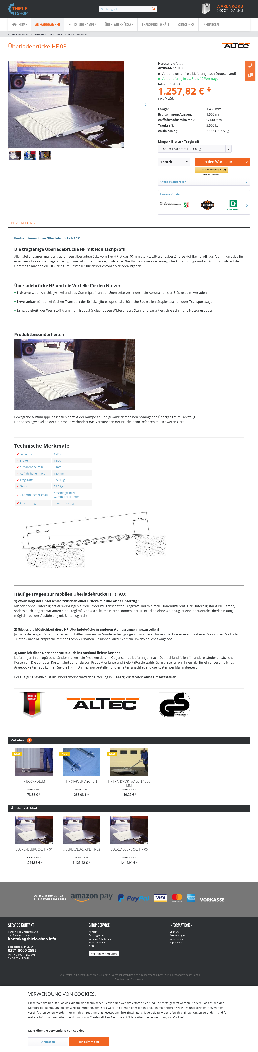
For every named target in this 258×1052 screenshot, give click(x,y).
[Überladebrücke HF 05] (129, 830)
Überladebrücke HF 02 (81, 849)
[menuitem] (128, 9)
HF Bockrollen (33, 781)
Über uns (174, 931)
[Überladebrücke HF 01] (34, 830)
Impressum (175, 942)
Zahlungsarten (97, 935)
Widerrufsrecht (97, 942)
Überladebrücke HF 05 (129, 849)
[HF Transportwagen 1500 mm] (129, 762)
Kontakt (93, 931)
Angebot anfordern (173, 182)
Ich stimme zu (89, 1042)
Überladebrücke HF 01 (34, 849)
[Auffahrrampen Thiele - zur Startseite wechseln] (18, 9)
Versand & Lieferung (100, 939)
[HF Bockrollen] (34, 762)
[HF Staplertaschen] (81, 762)
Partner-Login (177, 935)
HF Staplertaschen (81, 781)
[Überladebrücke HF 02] (81, 830)
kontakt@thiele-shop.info (32, 939)
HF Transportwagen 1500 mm (129, 783)
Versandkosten (120, 975)
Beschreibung (23, 223)
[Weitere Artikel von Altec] (236, 50)
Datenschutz (176, 939)
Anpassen (48, 1042)
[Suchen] (153, 8)
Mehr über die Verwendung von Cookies (56, 1030)
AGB (91, 946)
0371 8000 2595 (22, 950)
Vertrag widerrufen (104, 954)
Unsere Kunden (170, 194)
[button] (211, 171)
